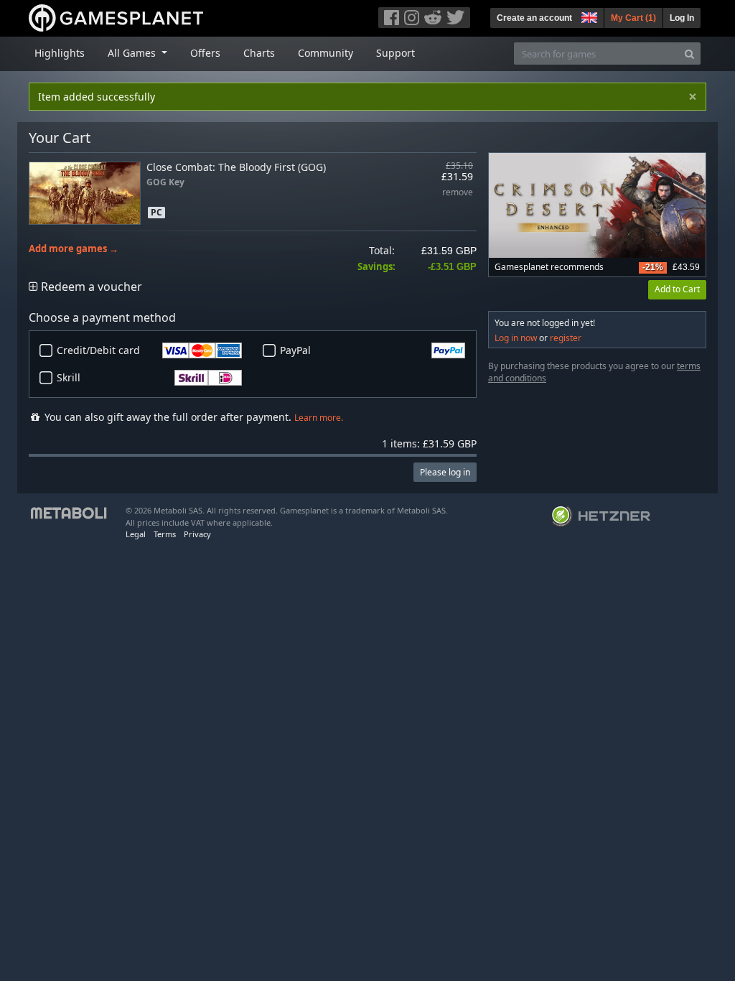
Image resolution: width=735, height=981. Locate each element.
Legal (136, 534)
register (565, 338)
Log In (682, 18)
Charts (259, 53)
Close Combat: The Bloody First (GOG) (236, 167)
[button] (588, 16)
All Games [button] (133, 53)
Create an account (534, 18)
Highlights (59, 53)
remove (457, 192)
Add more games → (73, 249)
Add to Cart (677, 289)
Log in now (516, 338)
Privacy (197, 534)
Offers (205, 53)
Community (325, 53)
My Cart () (633, 18)
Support (395, 53)
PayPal (295, 350)
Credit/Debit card (98, 350)
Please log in (445, 472)
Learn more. (318, 417)
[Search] (689, 53)
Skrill (68, 377)
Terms (165, 534)
